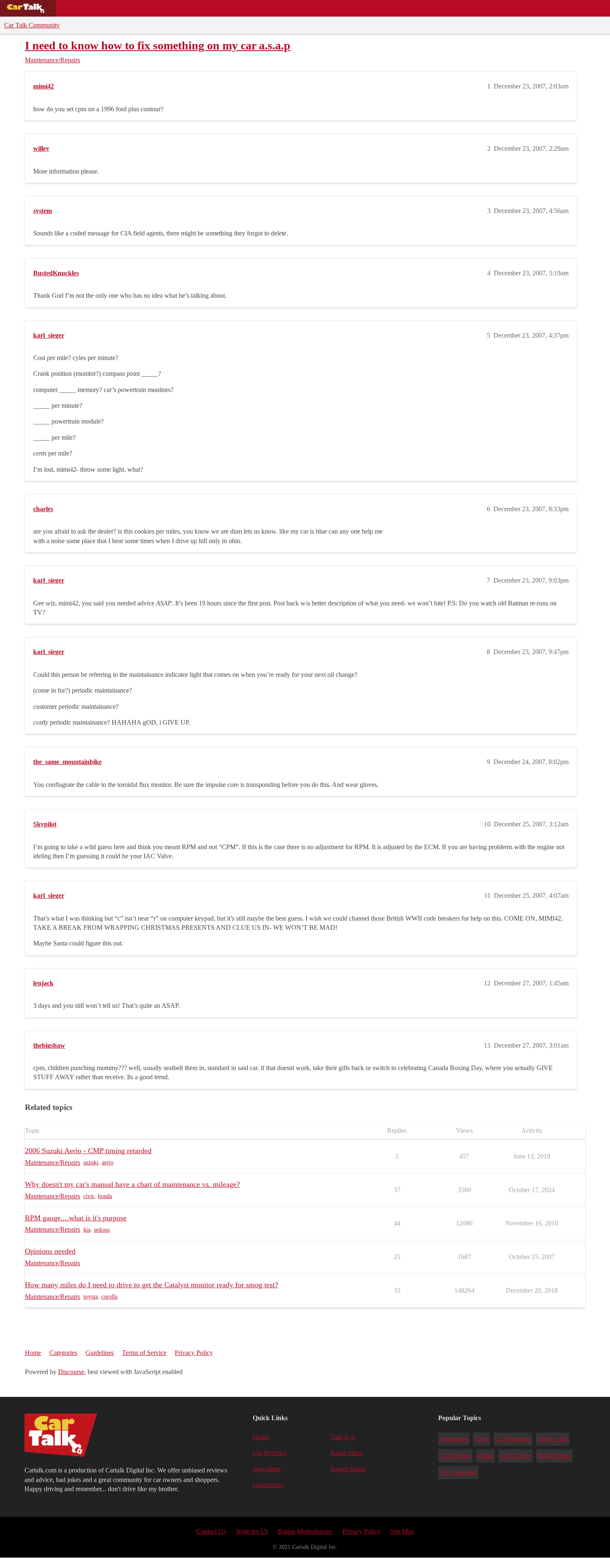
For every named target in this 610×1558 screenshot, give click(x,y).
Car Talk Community (32, 25)
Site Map (402, 1531)
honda (105, 1196)
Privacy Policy (194, 1352)
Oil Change (515, 1455)
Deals (131, 8)
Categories (63, 1352)
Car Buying (455, 1455)
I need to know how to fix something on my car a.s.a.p (157, 45)
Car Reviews (173, 8)
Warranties (454, 1439)
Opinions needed (50, 1251)
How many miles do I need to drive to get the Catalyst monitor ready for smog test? (151, 1285)
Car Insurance (458, 1472)
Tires (481, 1439)
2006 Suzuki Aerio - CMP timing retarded (88, 1150)
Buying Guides (85, 8)
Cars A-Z (323, 8)
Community (278, 8)
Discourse (71, 1371)
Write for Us (252, 1531)
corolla (109, 1296)
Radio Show (347, 1452)
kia (86, 1230)
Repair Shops (227, 8)
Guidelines (99, 1352)
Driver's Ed (552, 1439)
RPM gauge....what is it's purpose (76, 1218)
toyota (90, 1296)
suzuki (90, 1162)
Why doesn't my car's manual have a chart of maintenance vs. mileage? (132, 1184)
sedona (102, 1230)
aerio (107, 1162)
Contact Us (211, 1531)
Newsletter (267, 1468)
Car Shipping (512, 1439)
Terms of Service (144, 1352)
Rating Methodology (305, 1531)
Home (33, 1352)
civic (89, 1196)
